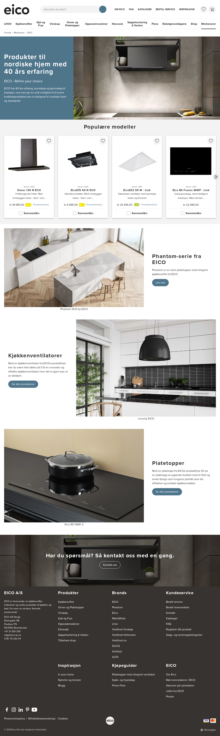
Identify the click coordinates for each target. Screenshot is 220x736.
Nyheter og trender (69, 680)
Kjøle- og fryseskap (123, 680)
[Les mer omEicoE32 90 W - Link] (137, 177)
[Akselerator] (18, 9)
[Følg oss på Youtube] (34, 709)
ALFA (115, 657)
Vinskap (55, 24)
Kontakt (170, 613)
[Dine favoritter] (203, 9)
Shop (194, 24)
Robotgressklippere (174, 24)
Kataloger (145, 9)
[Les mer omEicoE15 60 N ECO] (83, 177)
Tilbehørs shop (67, 640)
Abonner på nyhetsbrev (180, 685)
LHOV (8, 24)
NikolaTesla (118, 618)
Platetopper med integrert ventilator (133, 674)
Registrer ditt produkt (178, 629)
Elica (115, 613)
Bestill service (165, 9)
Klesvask (117, 24)
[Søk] (102, 9)
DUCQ (116, 646)
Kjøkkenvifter (24, 24)
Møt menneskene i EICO (180, 680)
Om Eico (119, 9)
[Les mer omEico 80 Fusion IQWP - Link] (191, 177)
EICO (115, 602)
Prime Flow (118, 685)
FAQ (131, 9)
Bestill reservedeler (177, 607)
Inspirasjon (187, 9)
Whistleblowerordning (41, 719)
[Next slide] (216, 177)
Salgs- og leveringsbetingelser (184, 635)
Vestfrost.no (119, 640)
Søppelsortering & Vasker (137, 23)
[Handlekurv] (212, 9)
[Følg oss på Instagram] (13, 709)
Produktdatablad (41, 204)
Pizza (155, 24)
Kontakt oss (110, 565)
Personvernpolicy (15, 719)
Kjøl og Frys (41, 23)
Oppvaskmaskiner (96, 24)
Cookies (63, 719)
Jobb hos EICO (175, 691)
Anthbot (117, 651)
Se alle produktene (23, 384)
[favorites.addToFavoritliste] (49, 141)
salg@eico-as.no (12, 635)
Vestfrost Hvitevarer (124, 635)
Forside (7, 32)
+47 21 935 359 (12, 631)
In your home (66, 674)
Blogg (61, 685)
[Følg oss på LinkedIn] (20, 709)
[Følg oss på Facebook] (7, 709)
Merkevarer (208, 24)
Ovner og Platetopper (72, 23)
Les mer (160, 283)
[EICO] (110, 721)
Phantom (117, 607)
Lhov (115, 624)
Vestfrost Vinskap (122, 629)
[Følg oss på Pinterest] (27, 709)
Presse (170, 696)
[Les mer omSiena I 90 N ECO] (29, 177)
